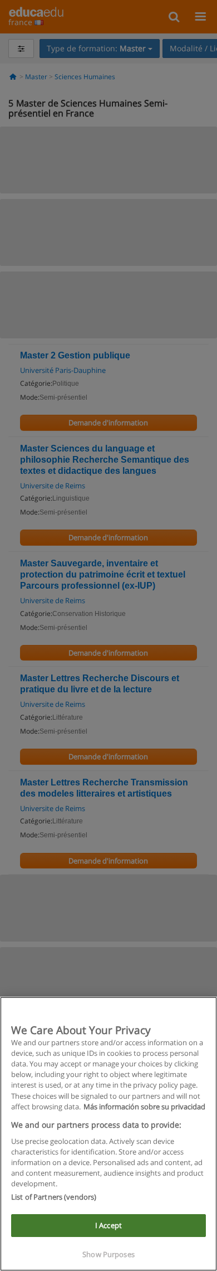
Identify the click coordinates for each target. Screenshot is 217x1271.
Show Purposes (108, 1254)
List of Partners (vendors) (53, 1197)
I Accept (108, 1225)
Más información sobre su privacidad (144, 1107)
